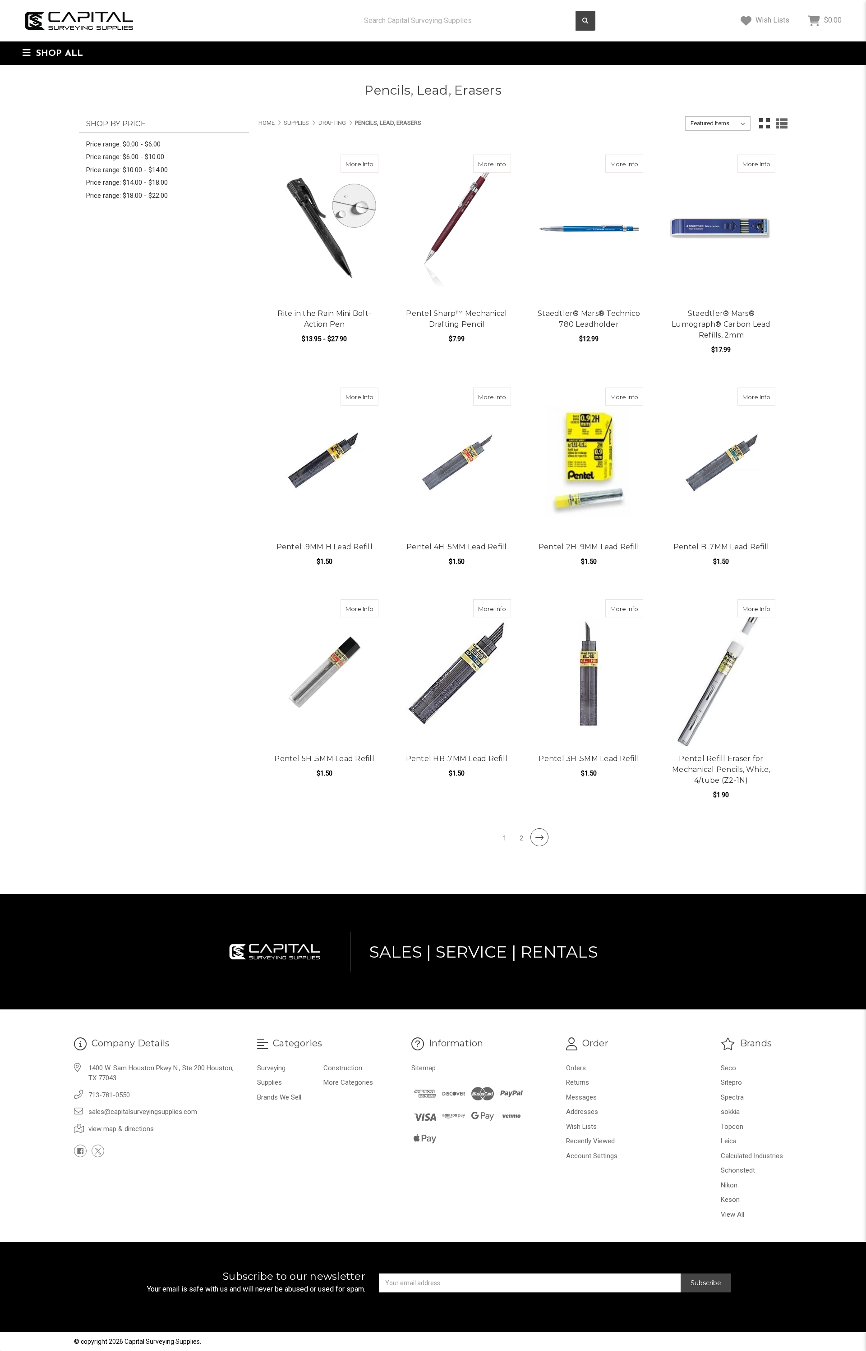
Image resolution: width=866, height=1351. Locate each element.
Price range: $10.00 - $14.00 (127, 170)
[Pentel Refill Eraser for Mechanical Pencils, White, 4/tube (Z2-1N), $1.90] (721, 673)
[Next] (539, 837)
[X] (98, 1151)
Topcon (732, 1127)
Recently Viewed (590, 1141)
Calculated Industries (752, 1156)
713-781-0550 (109, 1095)
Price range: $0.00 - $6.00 (123, 144)
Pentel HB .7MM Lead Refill (457, 758)
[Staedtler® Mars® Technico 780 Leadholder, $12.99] (589, 228)
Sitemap (423, 1068)
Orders (576, 1068)
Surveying (271, 1068)
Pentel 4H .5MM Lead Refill (456, 547)
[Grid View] (764, 123)
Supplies (269, 1082)
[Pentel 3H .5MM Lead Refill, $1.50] (589, 673)
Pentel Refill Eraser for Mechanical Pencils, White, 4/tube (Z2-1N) (721, 769)
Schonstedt (738, 1170)
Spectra (732, 1097)
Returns (577, 1082)
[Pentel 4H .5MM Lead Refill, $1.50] (456, 461)
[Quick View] (351, 164)
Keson (730, 1200)
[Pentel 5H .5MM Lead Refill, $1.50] (324, 673)
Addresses (582, 1112)
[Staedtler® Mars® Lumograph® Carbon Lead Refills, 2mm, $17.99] (721, 228)
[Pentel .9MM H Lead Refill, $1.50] (324, 461)
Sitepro (731, 1082)
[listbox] (718, 123)
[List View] (782, 123)
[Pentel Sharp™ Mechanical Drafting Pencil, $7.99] (456, 228)
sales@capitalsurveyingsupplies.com (142, 1112)
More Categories (348, 1082)
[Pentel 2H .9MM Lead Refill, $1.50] (589, 461)
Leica (729, 1141)
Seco (728, 1068)
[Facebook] (80, 1151)
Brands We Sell (279, 1097)
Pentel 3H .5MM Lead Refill (589, 758)
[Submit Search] (585, 21)
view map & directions (121, 1129)
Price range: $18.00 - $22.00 (127, 196)
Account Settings (591, 1156)
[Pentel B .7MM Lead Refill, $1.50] (721, 461)
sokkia (730, 1112)
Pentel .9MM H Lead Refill (324, 547)
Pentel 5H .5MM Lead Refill (324, 758)
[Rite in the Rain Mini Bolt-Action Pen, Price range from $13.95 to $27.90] (324, 228)
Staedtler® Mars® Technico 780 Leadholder (589, 319)
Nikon (729, 1185)
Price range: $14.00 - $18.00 (127, 182)
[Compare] (368, 164)
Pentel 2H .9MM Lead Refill (589, 547)
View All (732, 1214)
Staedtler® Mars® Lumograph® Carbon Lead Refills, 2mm (721, 324)
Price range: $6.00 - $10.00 (125, 157)
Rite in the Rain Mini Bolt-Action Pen (324, 319)
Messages (581, 1097)
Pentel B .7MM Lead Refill (721, 547)
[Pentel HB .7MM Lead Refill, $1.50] (456, 673)
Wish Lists (771, 20)
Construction (342, 1068)
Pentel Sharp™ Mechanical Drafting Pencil (456, 319)
